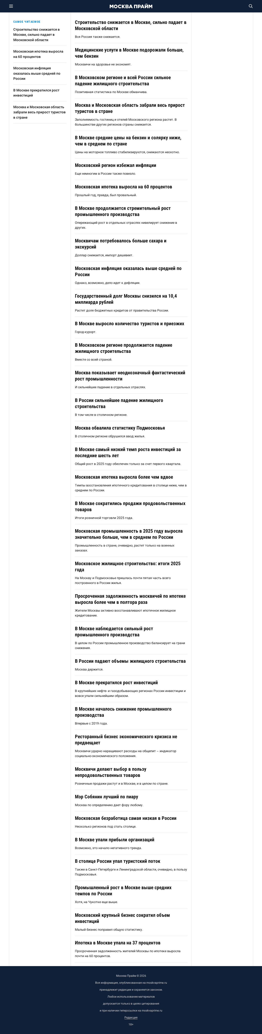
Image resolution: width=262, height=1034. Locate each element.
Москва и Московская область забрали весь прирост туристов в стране (39, 112)
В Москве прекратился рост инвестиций (36, 93)
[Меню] (13, 6)
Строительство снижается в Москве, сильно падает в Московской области (36, 34)
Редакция (131, 1017)
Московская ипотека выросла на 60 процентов (38, 54)
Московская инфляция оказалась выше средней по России (36, 73)
